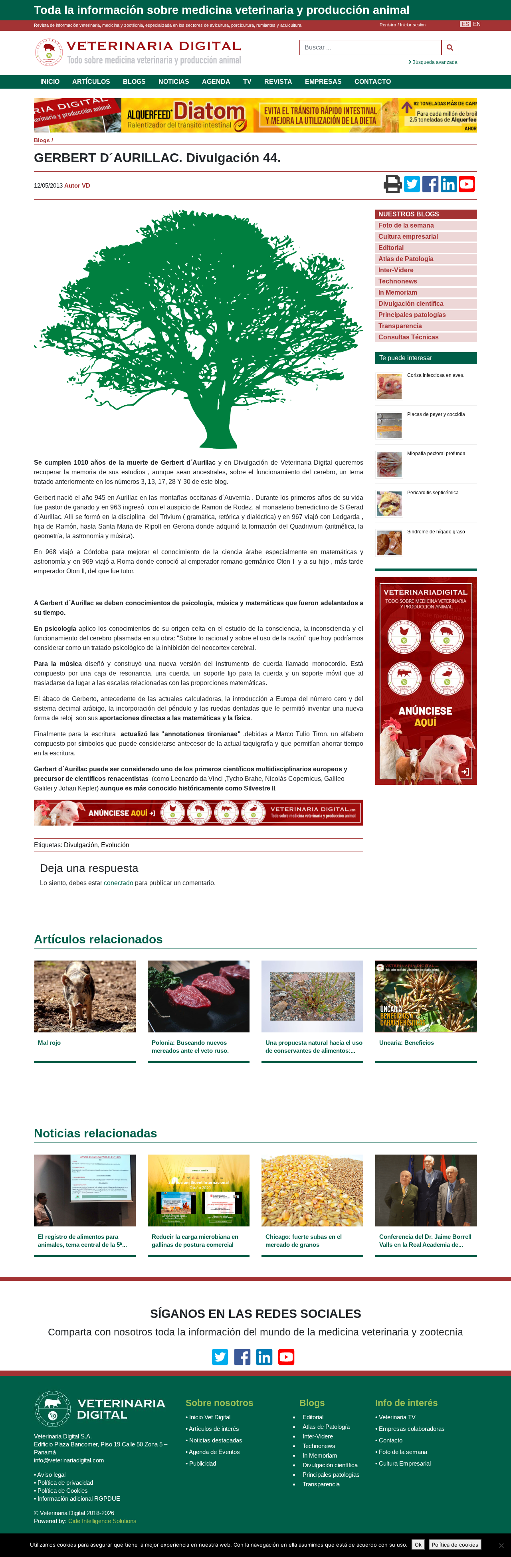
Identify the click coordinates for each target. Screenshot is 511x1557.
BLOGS (134, 81)
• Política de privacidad (63, 1483)
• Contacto (388, 1441)
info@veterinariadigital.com (69, 1461)
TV (247, 81)
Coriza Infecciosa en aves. (435, 376)
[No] (501, 1545)
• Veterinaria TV (395, 1418)
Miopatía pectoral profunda (436, 454)
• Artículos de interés (212, 1429)
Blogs (42, 141)
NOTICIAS (173, 81)
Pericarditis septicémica (433, 493)
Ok (418, 1544)
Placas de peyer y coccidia (436, 415)
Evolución (115, 845)
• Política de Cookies (61, 1491)
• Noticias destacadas (214, 1441)
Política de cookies (455, 1544)
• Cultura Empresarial (403, 1464)
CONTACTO (373, 81)
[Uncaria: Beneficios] (426, 1052)
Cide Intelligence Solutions (102, 1522)
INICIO (49, 81)
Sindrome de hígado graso (436, 532)
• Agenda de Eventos (213, 1453)
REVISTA (278, 81)
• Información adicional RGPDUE (77, 1499)
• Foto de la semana (401, 1453)
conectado (118, 883)
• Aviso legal (49, 1475)
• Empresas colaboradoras (410, 1429)
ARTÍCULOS (91, 81)
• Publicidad (201, 1464)
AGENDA (216, 81)
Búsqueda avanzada (434, 62)
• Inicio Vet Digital (208, 1418)
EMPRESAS (323, 81)
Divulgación (81, 845)
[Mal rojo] (85, 1052)
